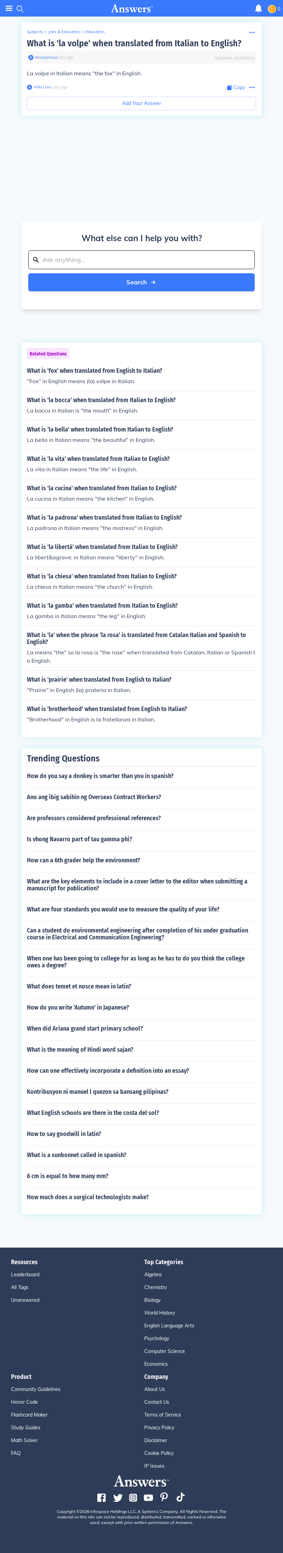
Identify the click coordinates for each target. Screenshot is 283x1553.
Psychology (156, 1338)
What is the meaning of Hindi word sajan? (80, 1049)
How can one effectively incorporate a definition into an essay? (108, 1070)
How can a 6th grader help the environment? (83, 860)
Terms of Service (162, 1415)
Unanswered (25, 1300)
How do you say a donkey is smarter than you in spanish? (100, 776)
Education (95, 31)
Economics (156, 1364)
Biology (152, 1300)
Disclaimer (155, 1440)
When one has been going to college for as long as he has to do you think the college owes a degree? (136, 962)
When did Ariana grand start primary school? (85, 1028)
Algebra (153, 1274)
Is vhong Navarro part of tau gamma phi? (79, 839)
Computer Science (164, 1351)
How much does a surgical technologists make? (88, 1197)
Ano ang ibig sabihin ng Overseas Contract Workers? (94, 797)
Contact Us (156, 1402)
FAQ (16, 1453)
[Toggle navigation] (9, 8)
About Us (154, 1389)
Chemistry (155, 1287)
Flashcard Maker (29, 1415)
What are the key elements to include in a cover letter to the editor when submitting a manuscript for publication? (137, 885)
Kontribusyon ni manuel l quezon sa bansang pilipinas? (97, 1092)
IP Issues (154, 1466)
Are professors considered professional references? (94, 818)
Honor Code (24, 1402)
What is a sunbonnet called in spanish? (76, 1155)
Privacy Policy (159, 1427)
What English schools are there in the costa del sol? (93, 1113)
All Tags (19, 1287)
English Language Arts (169, 1326)
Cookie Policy (159, 1453)
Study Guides (25, 1427)
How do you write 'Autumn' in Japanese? (78, 1007)
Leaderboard (25, 1274)
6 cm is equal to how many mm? (67, 1176)
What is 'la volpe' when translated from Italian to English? (134, 43)
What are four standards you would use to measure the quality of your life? (123, 909)
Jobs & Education (64, 31)
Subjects (35, 31)
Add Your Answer (141, 103)
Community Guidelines (35, 1389)
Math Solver (24, 1440)
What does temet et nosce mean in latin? (79, 986)
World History (159, 1313)
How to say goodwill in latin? (64, 1134)
